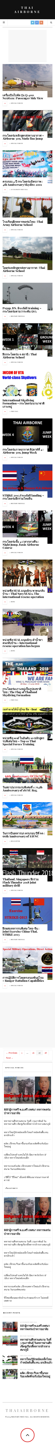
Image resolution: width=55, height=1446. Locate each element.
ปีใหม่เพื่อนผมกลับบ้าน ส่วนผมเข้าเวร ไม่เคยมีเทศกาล (26, 1299)
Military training (27, 1369)
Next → (9, 1057)
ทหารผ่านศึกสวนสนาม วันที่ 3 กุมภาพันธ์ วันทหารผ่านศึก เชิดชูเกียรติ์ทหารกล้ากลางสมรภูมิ (27, 1122)
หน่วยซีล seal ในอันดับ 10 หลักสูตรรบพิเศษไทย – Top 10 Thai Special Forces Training (23, 741)
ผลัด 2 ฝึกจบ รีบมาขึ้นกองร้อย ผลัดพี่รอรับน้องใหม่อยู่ (26, 1145)
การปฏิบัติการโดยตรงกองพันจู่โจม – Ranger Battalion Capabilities (23, 979)
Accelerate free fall (19, 189)
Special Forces (17, 103)
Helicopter (15, 841)
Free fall (14, 411)
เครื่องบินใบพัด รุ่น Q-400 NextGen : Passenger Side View (23, 96)
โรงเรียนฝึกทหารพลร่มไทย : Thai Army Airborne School (23, 223)
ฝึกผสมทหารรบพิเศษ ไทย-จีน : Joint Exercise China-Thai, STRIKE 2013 (21, 931)
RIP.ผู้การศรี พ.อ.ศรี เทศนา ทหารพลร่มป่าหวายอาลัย (27, 1111)
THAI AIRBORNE (27, 10)
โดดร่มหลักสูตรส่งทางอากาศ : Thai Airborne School (24, 269)
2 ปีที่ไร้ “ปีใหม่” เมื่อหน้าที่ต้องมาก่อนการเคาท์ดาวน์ (26, 1179)
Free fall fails (26, 1355)
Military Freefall (18, 316)
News (13, 602)
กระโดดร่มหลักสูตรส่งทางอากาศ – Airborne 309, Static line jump (23, 136)
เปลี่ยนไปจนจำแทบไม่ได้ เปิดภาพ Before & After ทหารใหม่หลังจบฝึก (25, 1156)
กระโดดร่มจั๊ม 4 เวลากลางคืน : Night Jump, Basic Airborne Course (21, 545)
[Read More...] (5, 103)
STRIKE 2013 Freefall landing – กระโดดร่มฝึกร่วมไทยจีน (23, 496)
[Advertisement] (27, 46)
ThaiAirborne (27, 1410)
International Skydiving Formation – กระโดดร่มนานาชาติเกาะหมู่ (24, 403)
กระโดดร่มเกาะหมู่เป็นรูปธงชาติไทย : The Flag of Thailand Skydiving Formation (22, 692)
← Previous (11, 1052)
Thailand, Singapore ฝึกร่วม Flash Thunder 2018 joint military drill (21, 882)
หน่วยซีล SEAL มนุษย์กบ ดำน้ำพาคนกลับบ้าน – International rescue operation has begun (23, 643)
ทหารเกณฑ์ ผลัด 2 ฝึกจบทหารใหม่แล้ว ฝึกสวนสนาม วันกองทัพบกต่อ (26, 1167)
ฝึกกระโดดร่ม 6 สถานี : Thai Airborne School (20, 355)
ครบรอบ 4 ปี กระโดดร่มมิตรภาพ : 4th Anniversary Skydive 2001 (23, 182)
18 (46, 1052)
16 (33, 1052)
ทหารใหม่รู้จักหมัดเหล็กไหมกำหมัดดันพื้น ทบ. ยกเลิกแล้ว (26, 1134)
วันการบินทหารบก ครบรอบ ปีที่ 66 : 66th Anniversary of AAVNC (24, 834)
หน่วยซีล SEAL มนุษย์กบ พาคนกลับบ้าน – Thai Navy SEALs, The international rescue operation (24, 594)
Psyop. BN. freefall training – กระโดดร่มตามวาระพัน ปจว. (22, 309)
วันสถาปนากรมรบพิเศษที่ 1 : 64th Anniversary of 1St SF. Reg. (22, 788)
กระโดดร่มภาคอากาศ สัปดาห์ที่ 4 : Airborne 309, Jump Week (23, 450)
